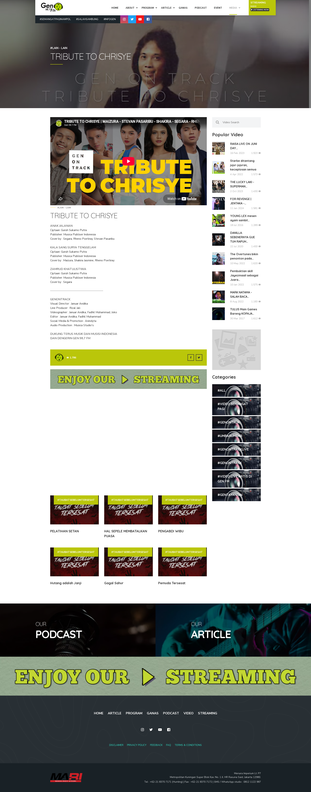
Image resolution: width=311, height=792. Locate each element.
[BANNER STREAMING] (128, 381)
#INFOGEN (110, 19)
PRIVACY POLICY (137, 745)
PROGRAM (134, 713)
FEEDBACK (156, 745)
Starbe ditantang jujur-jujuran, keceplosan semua (243, 165)
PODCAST (171, 713)
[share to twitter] (199, 357)
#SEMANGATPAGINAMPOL (55, 19)
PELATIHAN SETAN (64, 531)
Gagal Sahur (113, 583)
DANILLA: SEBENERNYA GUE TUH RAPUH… (242, 237)
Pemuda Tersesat (171, 583)
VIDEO (188, 713)
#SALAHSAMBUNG (87, 19)
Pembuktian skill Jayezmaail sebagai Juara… (244, 275)
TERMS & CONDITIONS (188, 745)
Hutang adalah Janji (65, 583)
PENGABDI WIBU (171, 531)
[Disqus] (128, 442)
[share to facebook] (191, 357)
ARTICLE (114, 713)
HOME (98, 713)
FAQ (168, 745)
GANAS (153, 713)
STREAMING (207, 713)
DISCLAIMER (116, 745)
